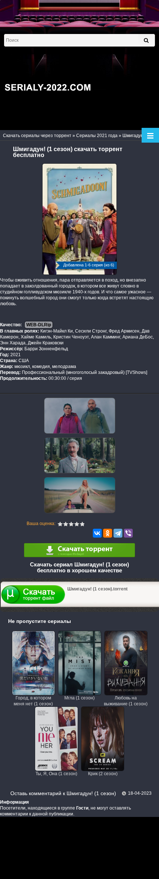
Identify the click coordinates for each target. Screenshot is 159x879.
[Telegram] (118, 533)
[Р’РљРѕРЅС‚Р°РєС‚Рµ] (97, 533)
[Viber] (128, 533)
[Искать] (146, 40)
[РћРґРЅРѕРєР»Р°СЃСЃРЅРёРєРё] (107, 533)
